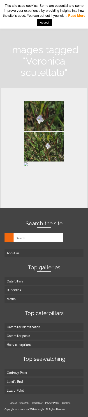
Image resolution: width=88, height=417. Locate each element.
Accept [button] (44, 22)
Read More (76, 15)
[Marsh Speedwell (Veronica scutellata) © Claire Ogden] (44, 116)
